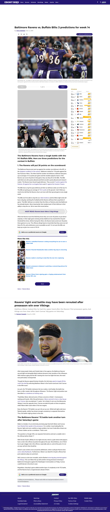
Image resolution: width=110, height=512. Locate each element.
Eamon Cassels (21, 314)
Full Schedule (75, 146)
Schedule (33, 2)
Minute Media (9, 507)
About (19, 498)
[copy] (27, 34)
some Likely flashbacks (25, 452)
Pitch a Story (37, 501)
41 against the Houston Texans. (55, 184)
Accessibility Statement (41, 504)
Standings (40, 2)
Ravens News (26, 289)
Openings (36, 498)
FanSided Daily (22, 501)
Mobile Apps (88, 498)
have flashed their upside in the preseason (30, 426)
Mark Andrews (45, 198)
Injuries (52, 2)
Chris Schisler (20, 30)
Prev (22, 87)
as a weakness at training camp (33, 393)
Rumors (27, 2)
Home (19, 289)
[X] (100, 2)
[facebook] (97, 2)
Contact (56, 498)
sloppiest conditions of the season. (30, 171)
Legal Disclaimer (23, 504)
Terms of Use (72, 501)
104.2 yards (42, 190)
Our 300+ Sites (72, 498)
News (21, 2)
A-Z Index (57, 504)
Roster (46, 2)
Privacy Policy (58, 501)
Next (62, 87)
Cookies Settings (73, 504)
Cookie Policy (88, 501)
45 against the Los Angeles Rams (33, 184)
